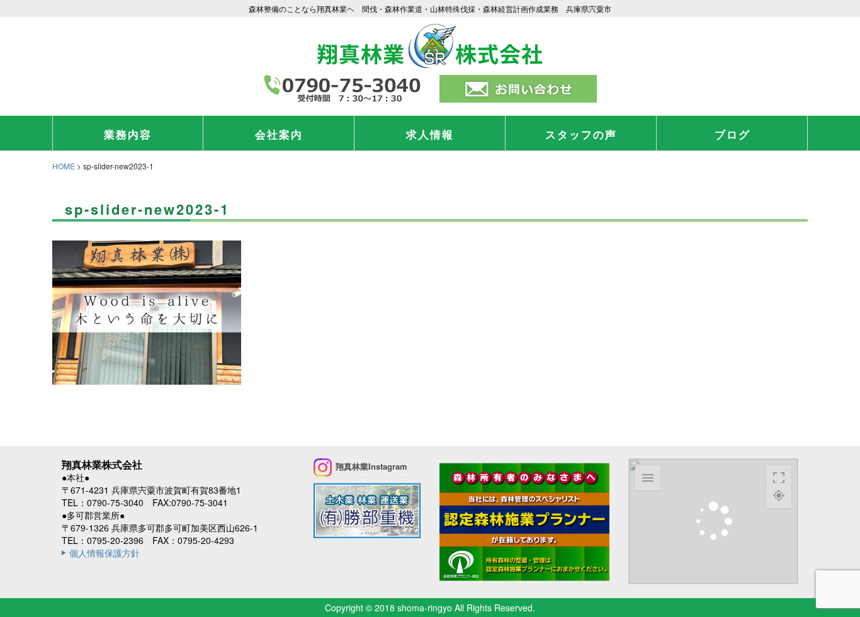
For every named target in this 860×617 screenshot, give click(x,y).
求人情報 (430, 134)
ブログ (732, 134)
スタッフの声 (581, 134)
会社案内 (279, 134)
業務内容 (128, 134)
